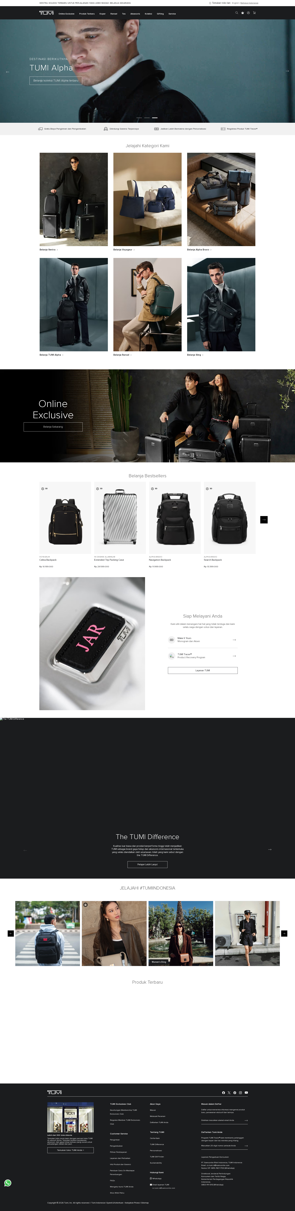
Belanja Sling (194, 355)
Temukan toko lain (221, 3)
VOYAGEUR (44, 557)
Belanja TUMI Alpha (50, 355)
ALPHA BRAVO (155, 557)
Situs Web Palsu (117, 1193)
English (235, 3)
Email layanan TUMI (161, 1185)
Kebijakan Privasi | (133, 1203)
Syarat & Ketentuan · (115, 1203)
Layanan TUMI (203, 670)
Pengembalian (116, 1146)
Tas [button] (124, 14)
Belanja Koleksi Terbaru (63, 81)
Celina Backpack (48, 560)
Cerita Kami (155, 1138)
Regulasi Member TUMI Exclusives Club (125, 1122)
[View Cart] (254, 12)
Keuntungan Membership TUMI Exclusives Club (123, 1112)
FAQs (112, 1181)
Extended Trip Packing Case (109, 560)
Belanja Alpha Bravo (198, 250)
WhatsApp (157, 1179)
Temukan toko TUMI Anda (69, 1150)
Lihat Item (65, 546)
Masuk (153, 1110)
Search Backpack (213, 560)
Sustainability (156, 1163)
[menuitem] (66, 12)
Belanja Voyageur (122, 250)
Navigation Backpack (160, 560)
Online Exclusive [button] (66, 14)
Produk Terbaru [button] (87, 14)
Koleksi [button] (148, 14)
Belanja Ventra (47, 250)
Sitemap (145, 1203)
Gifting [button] (160, 14)
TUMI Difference (157, 1144)
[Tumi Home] (46, 13)
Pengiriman (115, 1140)
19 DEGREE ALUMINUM (104, 557)
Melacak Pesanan (157, 1116)
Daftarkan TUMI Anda (159, 1122)
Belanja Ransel (121, 355)
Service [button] (172, 14)
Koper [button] (103, 14)
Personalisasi (156, 1151)
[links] (203, 640)
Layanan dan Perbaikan (120, 1158)
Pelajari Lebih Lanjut (148, 864)
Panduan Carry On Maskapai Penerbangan (122, 1172)
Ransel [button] (113, 14)
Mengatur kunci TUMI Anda (121, 1187)
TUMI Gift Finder (157, 1157)
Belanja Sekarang (53, 426)
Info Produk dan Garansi (120, 1164)
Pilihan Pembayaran (118, 1152)
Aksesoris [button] (135, 14)
